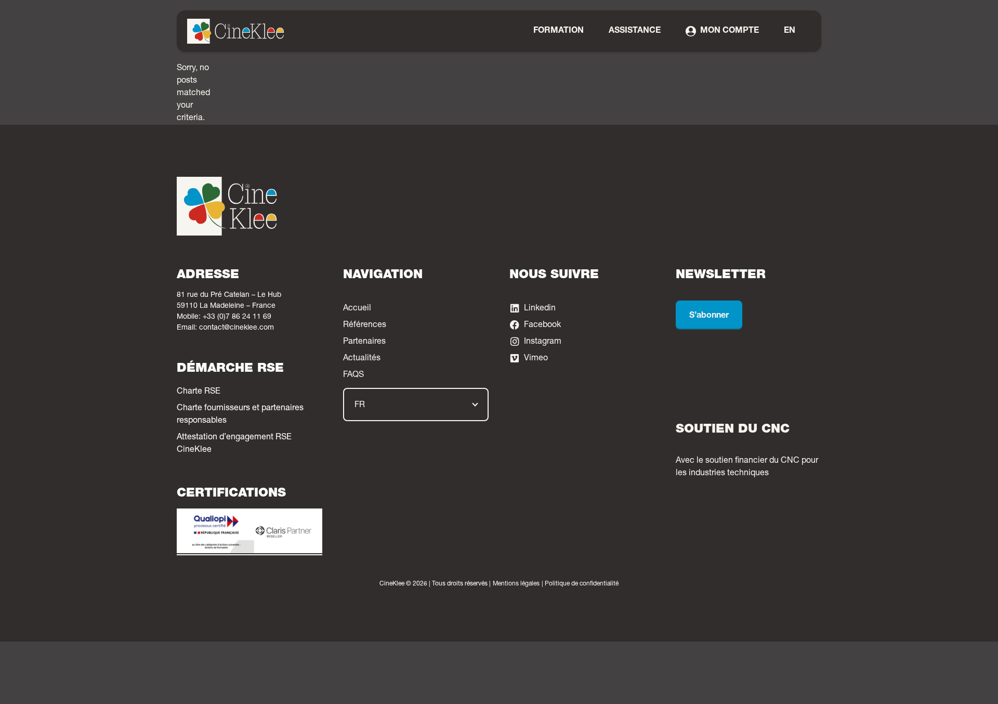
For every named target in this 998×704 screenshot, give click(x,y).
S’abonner (709, 316)
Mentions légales (516, 584)
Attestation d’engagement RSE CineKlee (234, 444)
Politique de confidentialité (582, 584)
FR (359, 405)
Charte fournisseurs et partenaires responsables (240, 415)
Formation (558, 31)
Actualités (361, 359)
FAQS (353, 375)
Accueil (357, 309)
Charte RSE (198, 392)
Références (364, 325)
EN (789, 31)
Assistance (635, 31)
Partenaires (364, 342)
